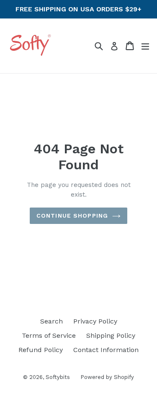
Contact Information (106, 350)
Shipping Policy (110, 335)
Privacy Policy (95, 321)
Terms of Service (49, 335)
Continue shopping (72, 215)
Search (51, 321)
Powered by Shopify (107, 377)
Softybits (58, 377)
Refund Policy (40, 350)
